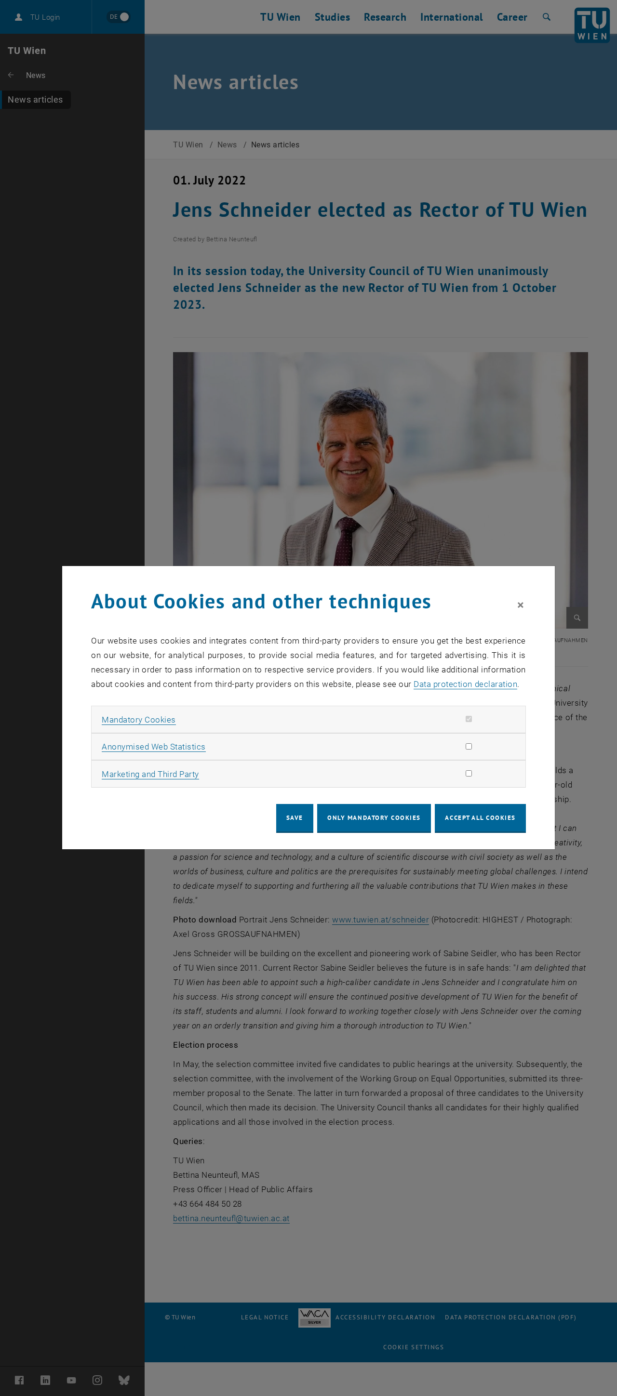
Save (294, 818)
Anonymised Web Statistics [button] (154, 746)
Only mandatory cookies (374, 818)
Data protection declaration (465, 684)
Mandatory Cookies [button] (139, 719)
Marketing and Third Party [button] (150, 774)
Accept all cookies (480, 818)
